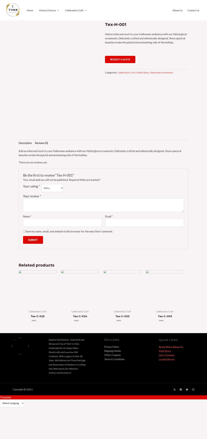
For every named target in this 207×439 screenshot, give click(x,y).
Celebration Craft (74, 10)
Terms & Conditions (114, 359)
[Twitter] (187, 389)
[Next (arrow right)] (16, 420)
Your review (32, 196)
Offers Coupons (112, 354)
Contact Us (193, 10)
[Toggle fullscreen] (27, 415)
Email (109, 216)
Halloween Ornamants (161, 72)
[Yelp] (174, 389)
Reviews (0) (41, 143)
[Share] (16, 415)
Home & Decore (47, 10)
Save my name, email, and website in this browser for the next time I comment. (69, 231)
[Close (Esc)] (5, 415)
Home (30, 10)
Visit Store (165, 351)
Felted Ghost (142, 72)
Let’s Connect (166, 355)
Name (27, 216)
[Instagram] (193, 389)
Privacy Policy (111, 346)
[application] (57, 10)
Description (25, 143)
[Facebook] (181, 389)
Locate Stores (167, 359)
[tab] (25, 143)
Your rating (31, 186)
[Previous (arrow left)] (5, 420)
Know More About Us (171, 347)
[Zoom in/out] (37, 415)
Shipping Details (112, 350)
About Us (178, 10)
